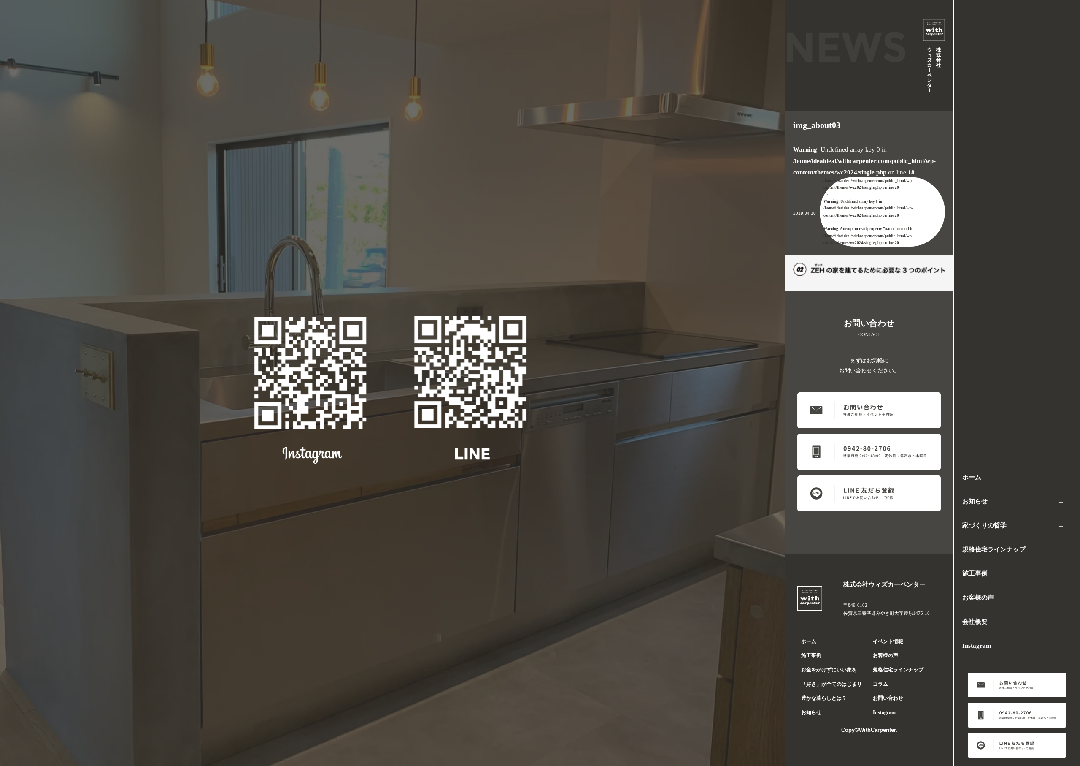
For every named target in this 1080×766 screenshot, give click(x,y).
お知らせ (975, 501)
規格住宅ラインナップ (994, 549)
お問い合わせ (888, 698)
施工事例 (975, 573)
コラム (880, 684)
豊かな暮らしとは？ (824, 698)
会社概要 (975, 621)
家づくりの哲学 (984, 525)
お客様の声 (978, 597)
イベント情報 (888, 641)
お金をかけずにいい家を (829, 670)
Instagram (976, 645)
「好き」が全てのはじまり (831, 684)
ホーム (971, 477)
